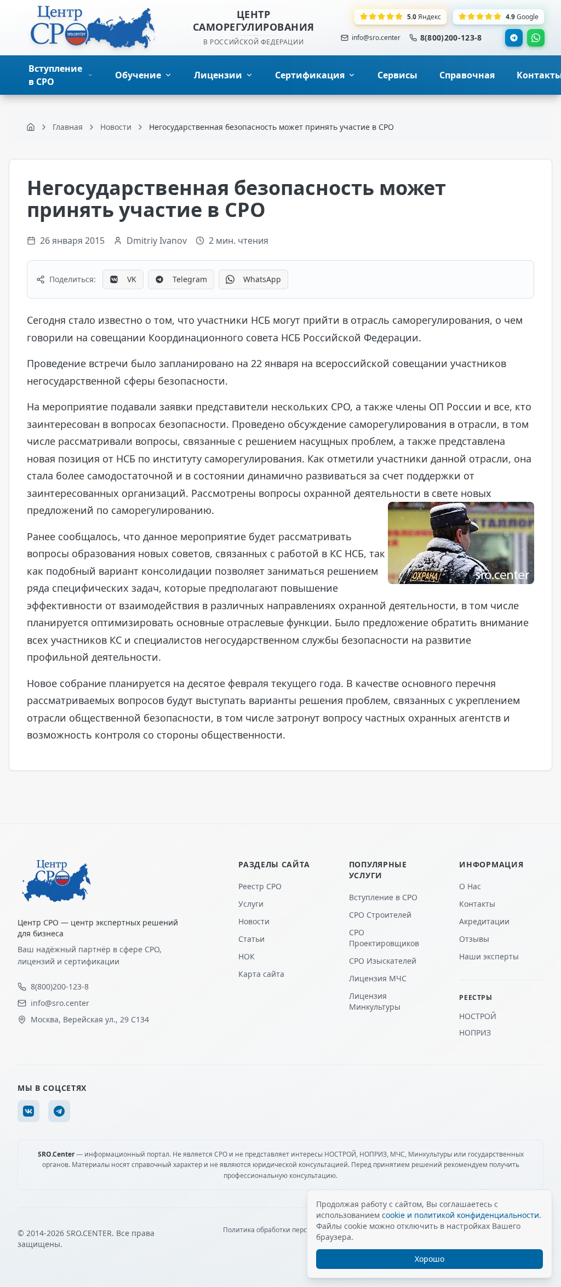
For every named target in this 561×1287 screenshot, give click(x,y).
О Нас (470, 886)
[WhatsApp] (536, 38)
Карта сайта (261, 974)
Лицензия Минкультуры (374, 1001)
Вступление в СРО (383, 897)
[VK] (28, 1111)
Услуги (251, 904)
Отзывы (474, 939)
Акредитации (484, 921)
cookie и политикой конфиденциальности (460, 1215)
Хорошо (429, 1259)
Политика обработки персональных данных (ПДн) (304, 1230)
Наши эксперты (489, 956)
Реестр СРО (260, 886)
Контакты (477, 904)
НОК (246, 956)
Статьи (251, 939)
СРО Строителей (380, 915)
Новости (254, 921)
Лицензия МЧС (378, 978)
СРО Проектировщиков (384, 937)
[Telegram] (514, 38)
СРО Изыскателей (382, 961)
